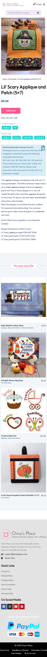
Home (5, 79)
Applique (6, 128)
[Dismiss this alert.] (43, 148)
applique (6, 138)
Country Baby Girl (8, 436)
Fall (15, 128)
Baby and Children (14, 328)
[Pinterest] (22, 606)
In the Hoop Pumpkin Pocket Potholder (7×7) (20, 495)
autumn (16, 138)
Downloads (12, 79)
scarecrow (40, 138)
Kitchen (6, 497)
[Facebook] (4, 606)
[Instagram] (10, 606)
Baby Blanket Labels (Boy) (12, 325)
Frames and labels (27, 328)
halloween (27, 138)
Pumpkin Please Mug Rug (12, 380)
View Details (23, 302)
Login (40, 4)
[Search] (38, 13)
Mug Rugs (7, 383)
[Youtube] (16, 606)
